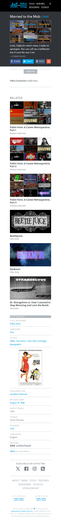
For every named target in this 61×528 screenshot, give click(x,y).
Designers (34, 7)
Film (12, 332)
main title (31, 340)
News (24, 480)
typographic (15, 344)
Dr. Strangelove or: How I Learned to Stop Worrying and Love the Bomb (30, 304)
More (49, 61)
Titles (32, 3)
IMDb (12, 451)
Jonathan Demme (18, 394)
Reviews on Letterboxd (20, 446)
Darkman (15, 269)
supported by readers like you (22, 511)
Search (50, 3)
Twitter (18, 468)
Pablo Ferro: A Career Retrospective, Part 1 (30, 128)
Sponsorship (31, 488)
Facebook (26, 468)
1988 (45, 16)
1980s (12, 340)
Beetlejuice (16, 236)
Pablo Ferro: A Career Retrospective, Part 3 (30, 201)
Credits (30, 71)
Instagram (34, 468)
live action (21, 340)
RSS (43, 468)
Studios (45, 7)
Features (40, 3)
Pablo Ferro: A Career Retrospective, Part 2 (30, 165)
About (16, 480)
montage (41, 340)
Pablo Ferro (15, 323)
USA (12, 428)
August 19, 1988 (17, 402)
